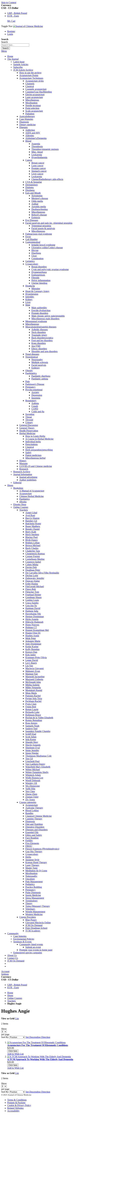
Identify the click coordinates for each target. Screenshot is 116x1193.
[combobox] (15, 45)
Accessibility (13, 1110)
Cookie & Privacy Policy (19, 1105)
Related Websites (15, 1108)
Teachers (11, 1001)
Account (5, 971)
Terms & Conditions (17, 1100)
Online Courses (14, 998)
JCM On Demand (15, 961)
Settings (5, 974)
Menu (4, 51)
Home (10, 56)
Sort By (5, 1037)
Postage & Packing (16, 1102)
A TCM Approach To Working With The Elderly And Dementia (40, 1059)
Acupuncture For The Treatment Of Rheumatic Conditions (37, 1045)
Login (10, 34)
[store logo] (28, 26)
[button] (15, 1054)
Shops (10, 995)
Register (11, 31)
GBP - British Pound (17, 13)
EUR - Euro (13, 16)
